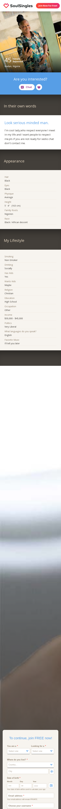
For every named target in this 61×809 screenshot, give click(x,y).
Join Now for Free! (47, 5)
